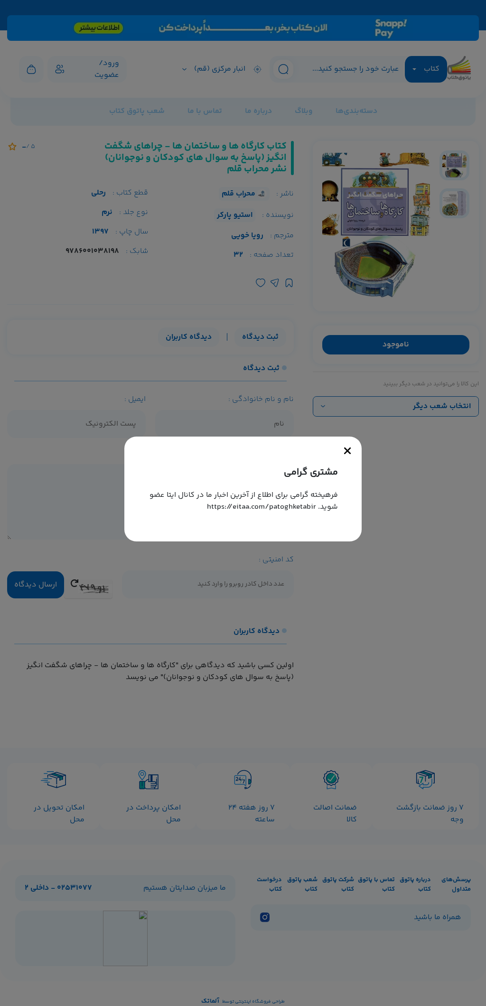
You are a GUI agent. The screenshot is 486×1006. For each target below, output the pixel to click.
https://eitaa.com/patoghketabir (261, 507)
